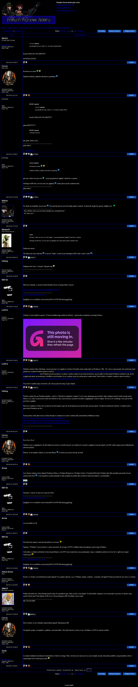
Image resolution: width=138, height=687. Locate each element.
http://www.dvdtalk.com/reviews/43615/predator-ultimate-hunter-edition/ (46, 420)
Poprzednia (63, 31)
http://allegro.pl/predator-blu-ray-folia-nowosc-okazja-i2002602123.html (78, 371)
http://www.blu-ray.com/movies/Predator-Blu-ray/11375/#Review (44, 418)
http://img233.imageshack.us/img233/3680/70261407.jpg (41, 290)
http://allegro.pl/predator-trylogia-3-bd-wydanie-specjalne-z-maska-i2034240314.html (50, 379)
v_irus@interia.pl (28, 150)
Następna (80, 31)
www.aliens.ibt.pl (65, 5)
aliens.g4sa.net (63, 7)
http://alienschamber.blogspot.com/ (34, 295)
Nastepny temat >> (20, 31)
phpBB (71, 685)
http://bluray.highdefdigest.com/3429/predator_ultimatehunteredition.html (46, 423)
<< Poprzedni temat (7, 31)
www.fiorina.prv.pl (65, 10)
